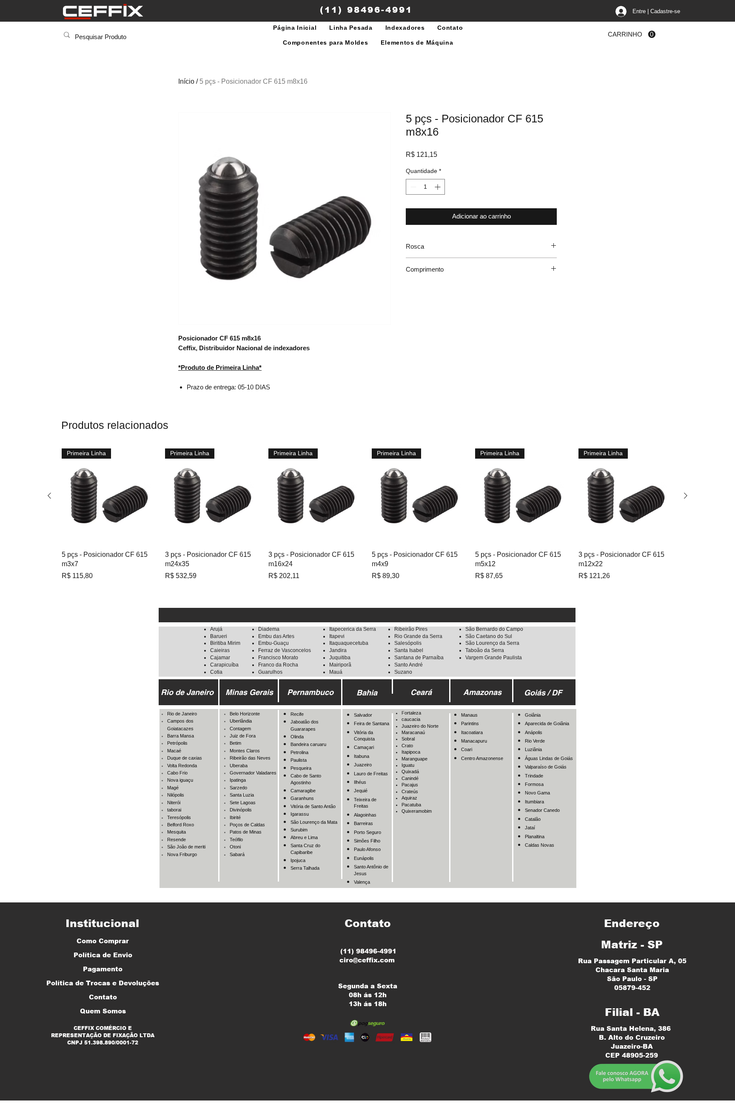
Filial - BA (632, 1012)
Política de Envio (103, 955)
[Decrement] (412, 186)
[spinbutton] (425, 186)
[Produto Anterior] (49, 496)
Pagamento (102, 969)
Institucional (102, 923)
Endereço (632, 923)
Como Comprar (103, 940)
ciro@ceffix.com (367, 960)
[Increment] (438, 186)
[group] (367, 514)
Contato (103, 997)
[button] (631, 34)
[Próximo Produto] (686, 496)
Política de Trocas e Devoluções (102, 983)
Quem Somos (103, 1011)
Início (186, 81)
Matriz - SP (632, 944)
